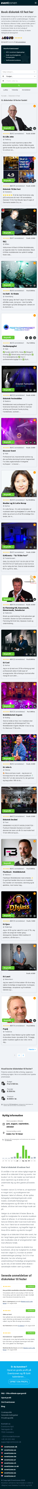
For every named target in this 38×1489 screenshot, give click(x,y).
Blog (3, 1406)
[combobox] (21, 81)
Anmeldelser (26, 90)
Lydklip (5, 90)
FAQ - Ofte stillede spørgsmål (13, 1393)
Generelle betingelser (9, 1415)
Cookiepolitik (6, 1412)
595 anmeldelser (20, 42)
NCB (30, 1485)
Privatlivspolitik (7, 1418)
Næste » (32, 1049)
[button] (19, 72)
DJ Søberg (21, 1325)
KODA (23, 1485)
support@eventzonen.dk (11, 1442)
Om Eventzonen (8, 1402)
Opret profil (6, 1398)
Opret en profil (19, 1381)
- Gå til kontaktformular (10, 1436)
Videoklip (15, 90)
